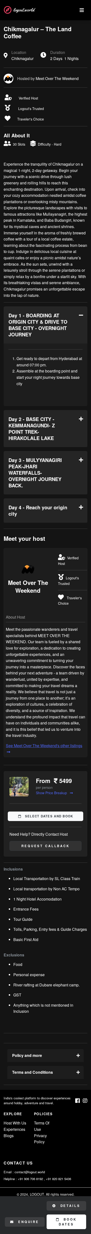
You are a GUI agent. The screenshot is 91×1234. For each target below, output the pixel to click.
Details (69, 1206)
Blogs (9, 1135)
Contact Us (18, 1163)
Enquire (27, 1222)
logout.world (23, 10)
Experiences (14, 1129)
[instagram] (85, 1101)
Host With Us (15, 1123)
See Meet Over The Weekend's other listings (44, 745)
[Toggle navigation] (81, 10)
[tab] (45, 324)
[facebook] (77, 1101)
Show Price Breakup (52, 792)
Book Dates (68, 1221)
